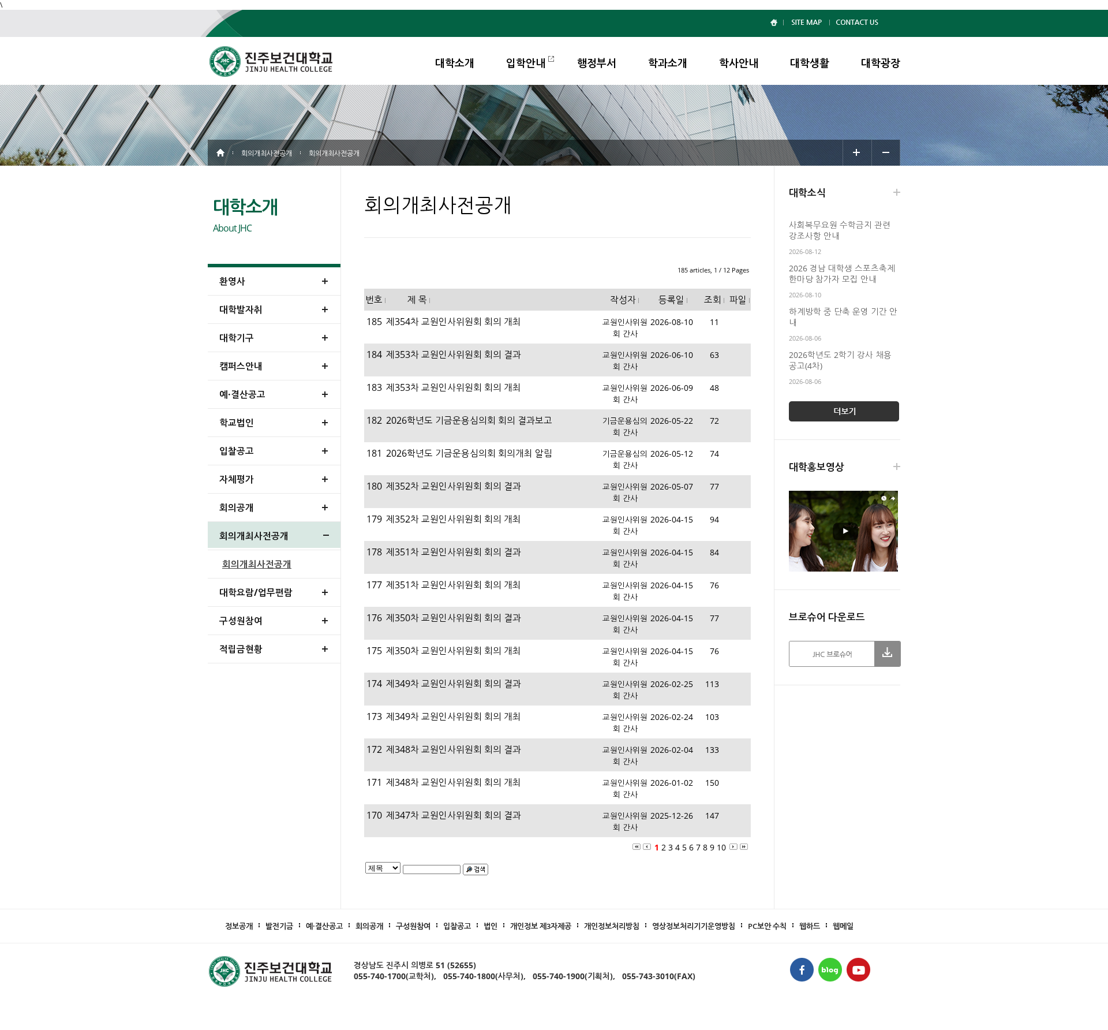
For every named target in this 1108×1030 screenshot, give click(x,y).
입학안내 (525, 63)
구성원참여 (413, 926)
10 (721, 847)
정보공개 (239, 926)
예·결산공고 (324, 926)
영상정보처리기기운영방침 (693, 926)
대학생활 (809, 63)
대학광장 (880, 63)
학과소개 (667, 63)
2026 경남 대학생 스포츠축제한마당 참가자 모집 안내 (842, 274)
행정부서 (596, 63)
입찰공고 (457, 926)
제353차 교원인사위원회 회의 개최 (453, 387)
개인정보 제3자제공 (540, 926)
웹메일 (843, 926)
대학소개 (454, 63)
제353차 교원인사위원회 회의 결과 (453, 354)
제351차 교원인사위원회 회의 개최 (453, 585)
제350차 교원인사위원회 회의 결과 (453, 617)
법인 (490, 926)
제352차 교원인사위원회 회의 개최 (453, 519)
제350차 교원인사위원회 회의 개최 (453, 650)
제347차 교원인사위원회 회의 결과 (453, 815)
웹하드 (809, 926)
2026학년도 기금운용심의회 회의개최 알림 (469, 453)
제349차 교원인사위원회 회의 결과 (453, 683)
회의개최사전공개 (256, 564)
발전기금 (279, 926)
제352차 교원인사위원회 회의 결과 (453, 486)
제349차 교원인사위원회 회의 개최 (453, 716)
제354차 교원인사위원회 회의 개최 (453, 321)
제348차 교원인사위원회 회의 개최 (453, 782)
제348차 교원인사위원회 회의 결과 (453, 749)
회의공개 (369, 926)
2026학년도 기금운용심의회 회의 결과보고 (469, 420)
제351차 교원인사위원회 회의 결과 (453, 552)
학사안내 (738, 63)
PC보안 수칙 (767, 926)
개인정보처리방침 (611, 926)
